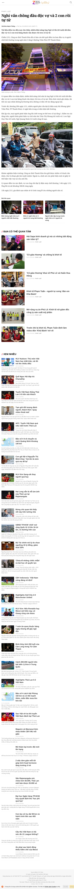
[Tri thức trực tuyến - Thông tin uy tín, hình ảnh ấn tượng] (41, 2)
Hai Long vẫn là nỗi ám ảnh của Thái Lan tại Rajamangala (27, 494)
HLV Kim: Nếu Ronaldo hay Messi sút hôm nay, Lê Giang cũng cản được (27, 611)
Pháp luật (6, 11)
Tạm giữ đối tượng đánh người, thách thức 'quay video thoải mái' (26, 409)
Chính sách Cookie (50, 886)
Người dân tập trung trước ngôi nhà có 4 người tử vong (55, 218)
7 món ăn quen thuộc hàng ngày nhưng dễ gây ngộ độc (27, 628)
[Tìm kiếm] (71, 2)
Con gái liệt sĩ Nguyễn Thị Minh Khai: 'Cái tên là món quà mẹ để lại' (27, 459)
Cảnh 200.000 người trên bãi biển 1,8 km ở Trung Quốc (26, 664)
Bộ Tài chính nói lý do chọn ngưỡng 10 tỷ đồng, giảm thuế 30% (28, 545)
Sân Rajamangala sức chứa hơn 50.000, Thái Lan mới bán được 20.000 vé (27, 780)
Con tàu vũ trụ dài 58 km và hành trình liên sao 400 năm (28, 816)
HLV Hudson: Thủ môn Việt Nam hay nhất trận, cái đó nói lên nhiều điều (27, 361)
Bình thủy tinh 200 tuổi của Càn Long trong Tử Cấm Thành (27, 646)
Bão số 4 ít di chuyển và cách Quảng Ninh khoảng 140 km (27, 441)
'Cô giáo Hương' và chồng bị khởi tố (44, 255)
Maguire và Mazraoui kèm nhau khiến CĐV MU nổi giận (27, 731)
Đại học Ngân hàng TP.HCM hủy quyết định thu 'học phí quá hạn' (28, 798)
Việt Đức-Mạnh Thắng (8, 26)
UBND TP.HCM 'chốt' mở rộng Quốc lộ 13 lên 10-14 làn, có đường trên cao (27, 527)
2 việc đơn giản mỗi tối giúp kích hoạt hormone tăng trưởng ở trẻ (26, 763)
